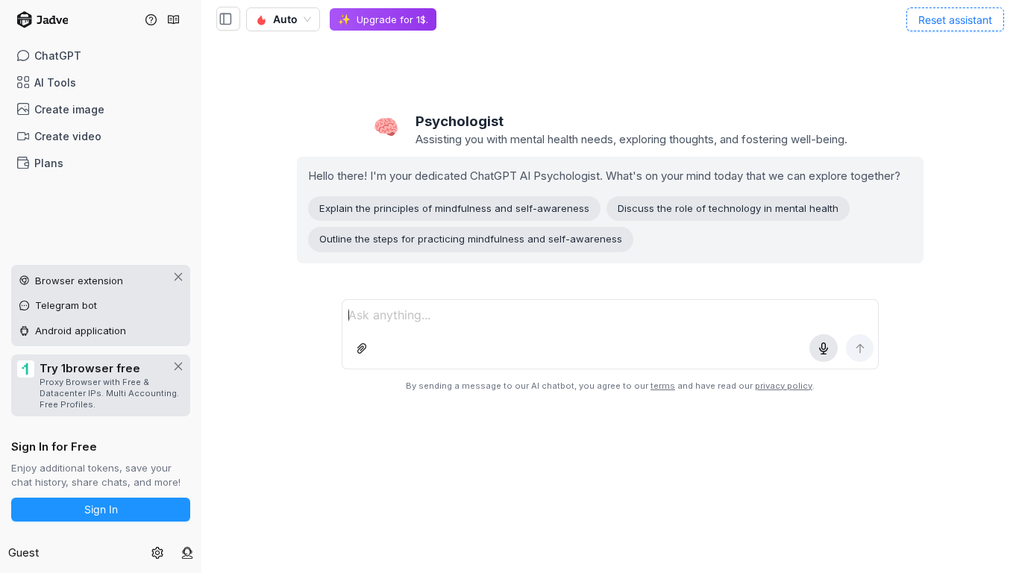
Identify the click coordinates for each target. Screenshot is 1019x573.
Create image (69, 109)
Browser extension (79, 280)
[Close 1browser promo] (178, 366)
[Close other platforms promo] (178, 277)
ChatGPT (57, 55)
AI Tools (55, 82)
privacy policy (783, 386)
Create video (67, 136)
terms (662, 386)
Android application (80, 330)
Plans (48, 163)
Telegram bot (66, 305)
